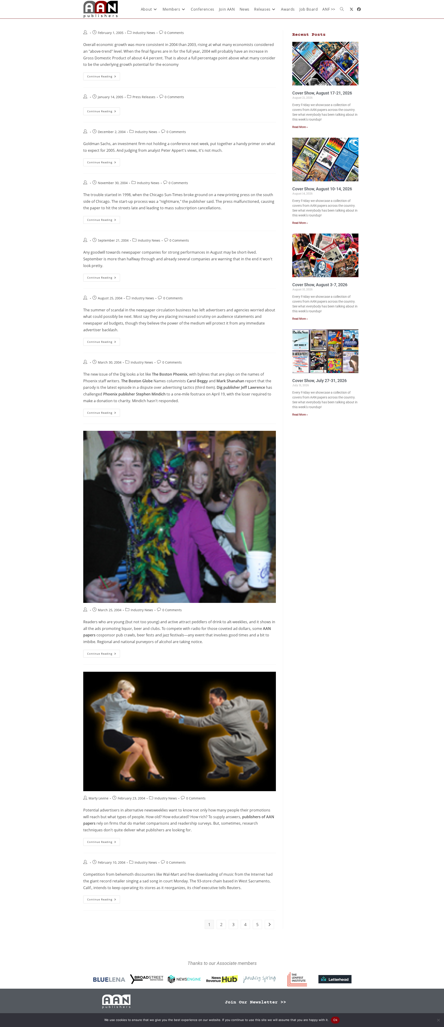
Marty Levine (98, 798)
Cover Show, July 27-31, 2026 (319, 380)
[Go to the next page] (269, 924)
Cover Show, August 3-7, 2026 (319, 284)
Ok (335, 1020)
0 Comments (174, 32)
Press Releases (144, 97)
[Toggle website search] (342, 9)
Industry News (144, 32)
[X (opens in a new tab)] (351, 9)
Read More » (300, 127)
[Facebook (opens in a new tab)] (359, 9)
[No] (438, 1020)
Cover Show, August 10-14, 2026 (322, 188)
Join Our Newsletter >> (255, 1002)
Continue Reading (103, 75)
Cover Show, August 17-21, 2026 (322, 93)
